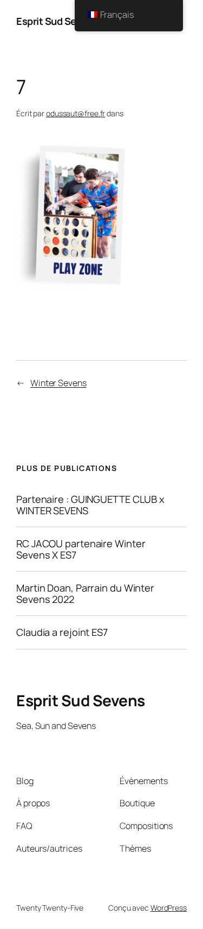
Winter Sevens (58, 383)
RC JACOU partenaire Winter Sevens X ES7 (80, 549)
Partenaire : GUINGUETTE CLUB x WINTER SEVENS (90, 505)
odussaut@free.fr (75, 113)
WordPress (168, 908)
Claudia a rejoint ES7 (62, 632)
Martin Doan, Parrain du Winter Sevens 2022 (85, 593)
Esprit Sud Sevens (57, 21)
